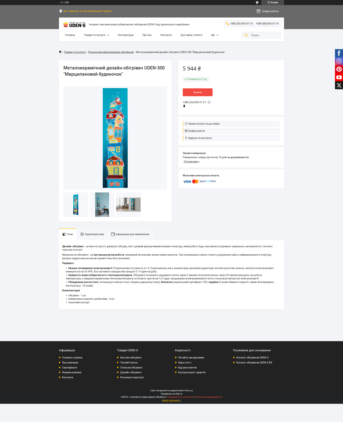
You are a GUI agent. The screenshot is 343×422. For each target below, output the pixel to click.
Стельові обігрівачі (131, 367)
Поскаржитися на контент (180, 397)
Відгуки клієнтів (187, 367)
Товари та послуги (94, 35)
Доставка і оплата (191, 35)
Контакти (166, 35)
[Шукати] (246, 35)
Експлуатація (126, 35)
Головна (70, 35)
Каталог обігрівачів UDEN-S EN (254, 362)
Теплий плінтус (129, 362)
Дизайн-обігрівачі (130, 372)
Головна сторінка (72, 357)
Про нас (147, 35)
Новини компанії (71, 372)
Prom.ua (189, 390)
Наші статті (184, 362)
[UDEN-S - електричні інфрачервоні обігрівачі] (74, 24)
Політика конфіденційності (208, 397)
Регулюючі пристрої (132, 377)
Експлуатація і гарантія (192, 372)
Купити (197, 92)
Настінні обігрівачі (130, 357)
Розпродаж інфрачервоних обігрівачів (111, 52)
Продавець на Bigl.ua (171, 394)
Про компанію (70, 362)
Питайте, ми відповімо (191, 357)
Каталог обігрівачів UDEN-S (252, 357)
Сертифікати (69, 367)
